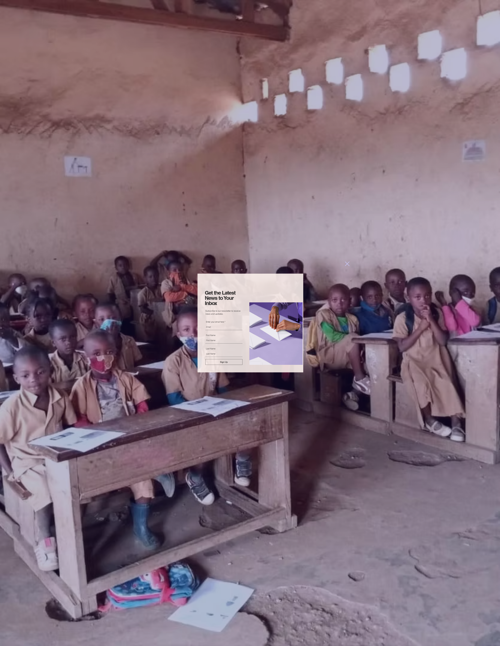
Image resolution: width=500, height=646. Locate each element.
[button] (347, 263)
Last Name (210, 349)
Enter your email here (215, 322)
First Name (210, 335)
